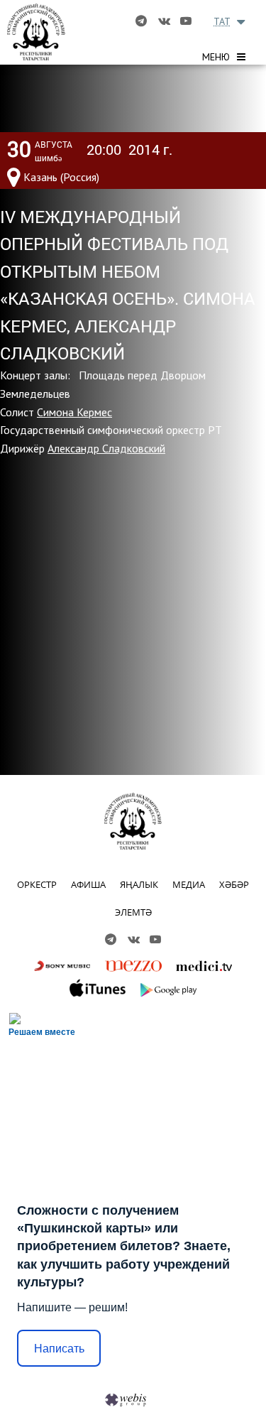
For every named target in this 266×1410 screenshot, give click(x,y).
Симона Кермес (74, 412)
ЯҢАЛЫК (139, 884)
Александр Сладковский (106, 448)
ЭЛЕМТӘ (133, 912)
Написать (59, 1349)
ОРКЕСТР (37, 884)
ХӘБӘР (234, 884)
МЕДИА (188, 884)
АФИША (88, 884)
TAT (222, 21)
